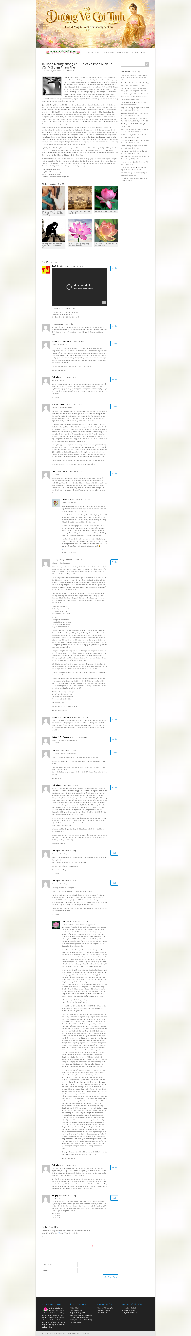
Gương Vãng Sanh (129, 1310)
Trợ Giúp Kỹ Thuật (76, 1322)
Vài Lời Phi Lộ (74, 1308)
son (53, 324)
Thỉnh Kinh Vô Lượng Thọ (105, 1308)
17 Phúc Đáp (71, 71)
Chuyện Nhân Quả (130, 1308)
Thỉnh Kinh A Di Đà (103, 1313)
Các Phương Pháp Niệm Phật (79, 1317)
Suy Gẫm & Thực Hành (58, 71)
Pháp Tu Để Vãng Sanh (77, 1313)
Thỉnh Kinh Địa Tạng (103, 1310)
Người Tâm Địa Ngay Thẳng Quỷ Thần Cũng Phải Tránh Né (134, 77)
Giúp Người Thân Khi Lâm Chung (81, 1320)
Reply (114, 268)
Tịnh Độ (55, 750)
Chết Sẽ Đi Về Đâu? (76, 1310)
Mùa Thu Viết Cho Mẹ (141, 94)
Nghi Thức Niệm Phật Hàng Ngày (81, 1315)
